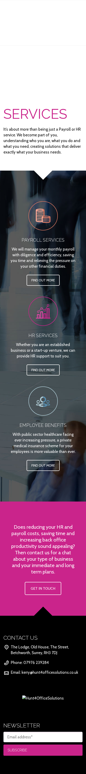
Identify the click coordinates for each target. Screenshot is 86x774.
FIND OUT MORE (43, 280)
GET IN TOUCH (43, 588)
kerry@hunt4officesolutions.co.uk (50, 672)
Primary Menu (77, 8)
